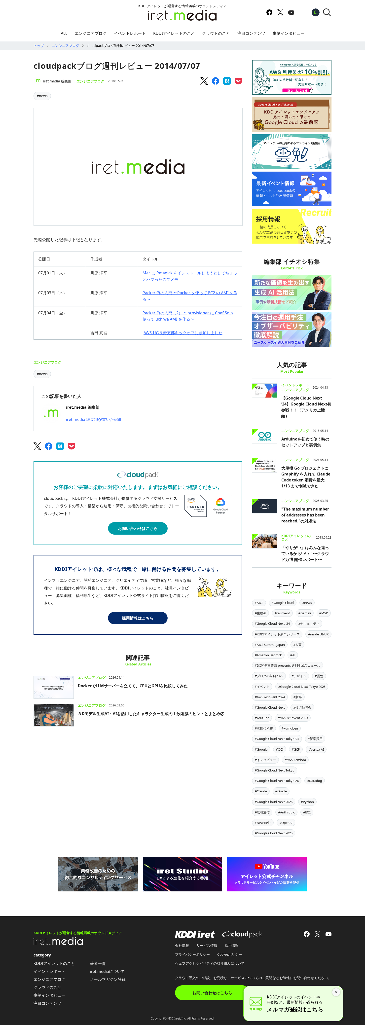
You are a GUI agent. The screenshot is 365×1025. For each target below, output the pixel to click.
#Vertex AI (316, 749)
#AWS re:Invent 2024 (270, 697)
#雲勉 (319, 676)
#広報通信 (262, 812)
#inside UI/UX (318, 634)
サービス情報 (206, 945)
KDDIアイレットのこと (174, 33)
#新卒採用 (315, 738)
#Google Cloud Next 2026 (273, 802)
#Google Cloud (283, 602)
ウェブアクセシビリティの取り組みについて (210, 963)
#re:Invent (282, 613)
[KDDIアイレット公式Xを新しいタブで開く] (280, 12)
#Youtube (262, 718)
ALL (64, 33)
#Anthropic (286, 812)
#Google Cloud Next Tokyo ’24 (277, 738)
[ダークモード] (316, 12)
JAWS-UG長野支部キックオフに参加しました (182, 332)
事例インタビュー (288, 33)
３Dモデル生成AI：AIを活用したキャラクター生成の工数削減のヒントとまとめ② (151, 713)
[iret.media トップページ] (58, 943)
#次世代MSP (264, 728)
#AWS (259, 602)
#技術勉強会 (302, 707)
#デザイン (299, 676)
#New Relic (263, 822)
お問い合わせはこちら (138, 528)
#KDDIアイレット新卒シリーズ (277, 634)
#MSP (323, 613)
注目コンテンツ (251, 33)
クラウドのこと (216, 33)
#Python (307, 802)
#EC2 (307, 812)
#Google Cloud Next (270, 707)
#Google (261, 749)
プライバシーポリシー (192, 954)
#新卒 (297, 697)
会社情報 (182, 945)
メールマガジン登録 (108, 979)
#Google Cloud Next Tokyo (274, 770)
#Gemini (304, 613)
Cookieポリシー (229, 954)
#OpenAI (285, 822)
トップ (39, 45)
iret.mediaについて (107, 971)
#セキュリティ (309, 623)
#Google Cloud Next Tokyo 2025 (302, 686)
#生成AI (260, 613)
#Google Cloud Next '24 (272, 623)
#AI (292, 655)
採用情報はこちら (138, 618)
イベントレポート (130, 33)
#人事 (297, 644)
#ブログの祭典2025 (269, 676)
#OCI (279, 749)
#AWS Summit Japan (270, 644)
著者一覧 (98, 963)
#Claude (261, 791)
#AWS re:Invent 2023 (293, 718)
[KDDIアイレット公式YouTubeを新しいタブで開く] (291, 12)
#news (42, 95)
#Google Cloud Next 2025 (273, 833)
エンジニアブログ (91, 33)
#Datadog (314, 780)
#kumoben (290, 728)
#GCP (296, 749)
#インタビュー (265, 760)
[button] (327, 12)
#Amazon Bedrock (268, 655)
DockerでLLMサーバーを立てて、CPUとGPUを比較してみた (133, 686)
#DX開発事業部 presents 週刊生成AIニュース (287, 665)
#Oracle (281, 791)
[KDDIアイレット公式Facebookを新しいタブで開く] (269, 12)
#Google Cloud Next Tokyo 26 (277, 780)
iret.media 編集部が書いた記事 (94, 419)
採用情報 (232, 945)
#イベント (262, 686)
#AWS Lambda (295, 760)
